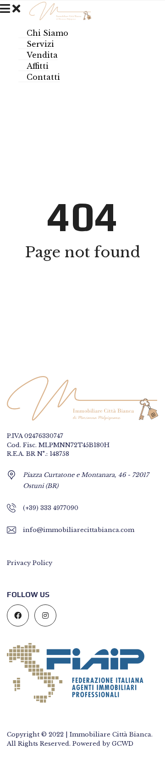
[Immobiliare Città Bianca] (56, 10)
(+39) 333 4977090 (50, 508)
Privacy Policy (29, 563)
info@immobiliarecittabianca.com (78, 530)
